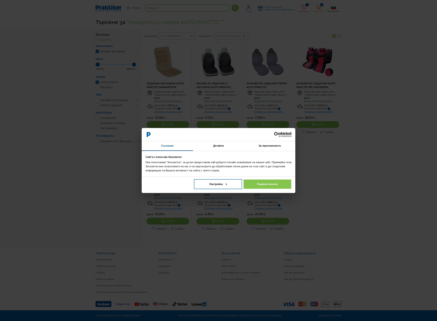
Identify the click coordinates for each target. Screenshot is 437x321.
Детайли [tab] (218, 145)
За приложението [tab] (270, 145)
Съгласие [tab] (167, 145)
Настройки (216, 184)
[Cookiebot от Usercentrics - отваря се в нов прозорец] (277, 134)
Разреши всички (267, 184)
